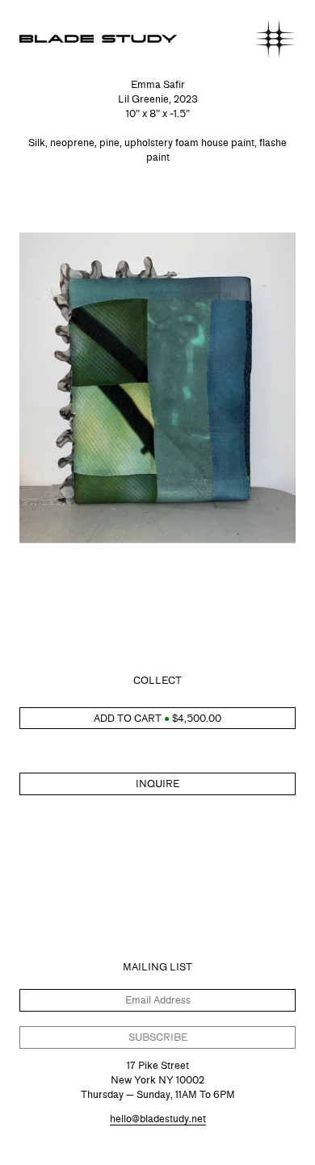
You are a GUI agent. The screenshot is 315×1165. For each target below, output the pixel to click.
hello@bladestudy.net (158, 1119)
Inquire (157, 783)
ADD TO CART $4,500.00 (157, 718)
